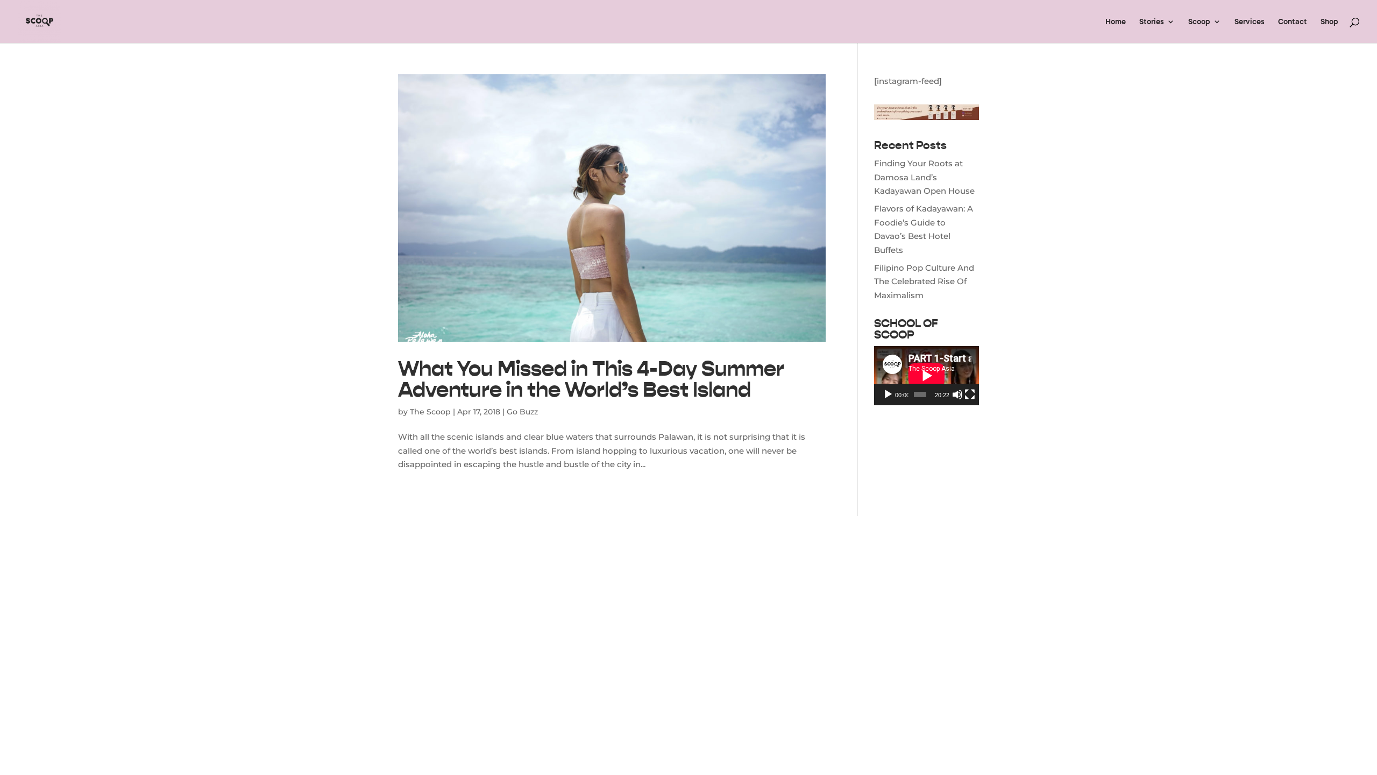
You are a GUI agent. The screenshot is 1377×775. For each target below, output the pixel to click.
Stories (1151, 22)
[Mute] (957, 394)
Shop (1329, 22)
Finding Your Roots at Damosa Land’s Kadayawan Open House (924, 177)
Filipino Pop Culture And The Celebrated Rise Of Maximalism (924, 281)
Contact (1292, 22)
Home (1115, 22)
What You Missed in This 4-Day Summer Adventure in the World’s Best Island (591, 379)
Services (1249, 22)
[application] (926, 375)
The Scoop (430, 412)
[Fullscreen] (969, 394)
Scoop (1199, 22)
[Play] (888, 394)
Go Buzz (522, 412)
